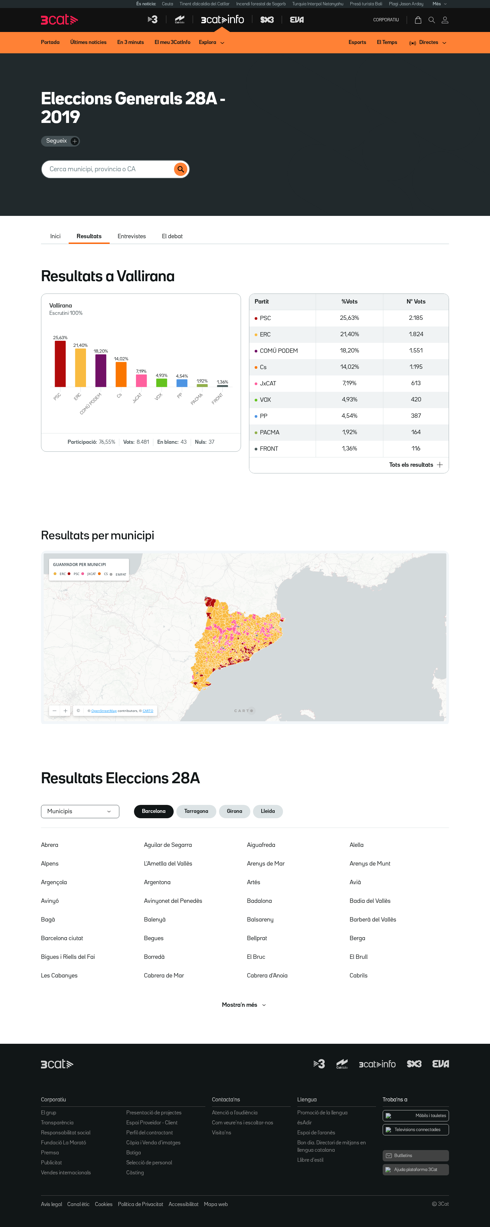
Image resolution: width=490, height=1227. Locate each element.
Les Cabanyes (59, 975)
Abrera (49, 845)
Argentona (157, 882)
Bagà (48, 919)
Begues (154, 938)
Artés (253, 882)
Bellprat (257, 938)
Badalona (259, 901)
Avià (355, 882)
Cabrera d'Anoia (267, 975)
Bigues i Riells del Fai (68, 957)
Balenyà (155, 919)
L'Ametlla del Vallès (168, 864)
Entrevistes (132, 236)
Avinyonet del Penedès (173, 901)
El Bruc (256, 957)
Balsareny (260, 919)
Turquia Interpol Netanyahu (317, 4)
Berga (357, 938)
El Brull (359, 957)
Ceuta (167, 4)
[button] (349, 465)
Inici (55, 236)
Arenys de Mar (266, 864)
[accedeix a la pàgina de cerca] (431, 20)
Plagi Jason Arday (406, 4)
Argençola (54, 882)
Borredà (154, 957)
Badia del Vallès (370, 901)
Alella (357, 845)
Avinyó (50, 901)
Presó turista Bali (366, 4)
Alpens (50, 864)
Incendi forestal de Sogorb (261, 4)
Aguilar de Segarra (168, 845)
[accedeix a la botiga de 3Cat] (418, 20)
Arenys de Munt (370, 864)
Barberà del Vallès (373, 919)
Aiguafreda (261, 845)
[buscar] (180, 169)
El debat (172, 236)
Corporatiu (386, 20)
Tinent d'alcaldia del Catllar (205, 4)
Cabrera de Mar (164, 975)
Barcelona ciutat (62, 938)
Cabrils (359, 975)
